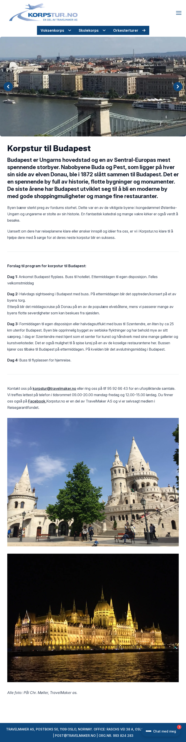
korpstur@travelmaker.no (54, 388)
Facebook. (37, 401)
